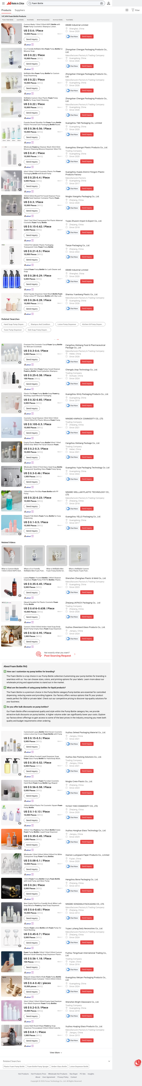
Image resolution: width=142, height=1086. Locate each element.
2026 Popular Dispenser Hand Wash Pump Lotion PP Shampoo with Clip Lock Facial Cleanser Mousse (43, 295)
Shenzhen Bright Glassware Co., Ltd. (82, 1001)
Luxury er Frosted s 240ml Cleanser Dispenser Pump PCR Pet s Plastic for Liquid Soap (42, 579)
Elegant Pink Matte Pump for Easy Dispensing (42, 517)
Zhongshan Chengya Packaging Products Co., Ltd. (86, 50)
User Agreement (48, 1077)
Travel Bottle (69, 20)
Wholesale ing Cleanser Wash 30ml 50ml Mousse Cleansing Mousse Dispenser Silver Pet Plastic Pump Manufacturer (42, 148)
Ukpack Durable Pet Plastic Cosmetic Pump (41, 603)
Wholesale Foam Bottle (70, 324)
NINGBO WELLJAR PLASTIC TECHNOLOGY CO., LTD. (87, 493)
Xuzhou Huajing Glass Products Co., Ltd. (84, 1026)
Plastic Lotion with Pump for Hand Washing (42, 929)
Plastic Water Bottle (7, 20)
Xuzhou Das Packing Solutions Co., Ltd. (83, 756)
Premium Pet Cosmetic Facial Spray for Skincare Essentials (43, 345)
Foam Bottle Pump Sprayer (38, 1066)
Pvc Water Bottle (28, 324)
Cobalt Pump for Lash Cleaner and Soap (42, 270)
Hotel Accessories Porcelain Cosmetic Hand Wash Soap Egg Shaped (41, 782)
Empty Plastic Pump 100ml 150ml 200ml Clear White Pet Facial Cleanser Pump (42, 443)
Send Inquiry (32, 39)
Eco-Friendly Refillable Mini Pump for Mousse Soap (43, 50)
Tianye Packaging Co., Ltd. (77, 245)
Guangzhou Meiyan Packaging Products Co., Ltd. (85, 978)
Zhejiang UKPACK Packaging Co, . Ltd (82, 602)
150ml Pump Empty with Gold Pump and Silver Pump (42, 880)
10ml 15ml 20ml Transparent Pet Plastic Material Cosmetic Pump (43, 221)
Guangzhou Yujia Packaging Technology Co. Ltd (87, 467)
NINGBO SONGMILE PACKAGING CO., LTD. (84, 904)
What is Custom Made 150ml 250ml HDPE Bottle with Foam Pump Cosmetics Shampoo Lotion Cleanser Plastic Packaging (11, 570)
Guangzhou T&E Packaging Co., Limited (83, 123)
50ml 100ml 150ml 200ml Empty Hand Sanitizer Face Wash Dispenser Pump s (43, 1002)
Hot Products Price (38, 1074)
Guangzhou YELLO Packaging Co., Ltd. (83, 516)
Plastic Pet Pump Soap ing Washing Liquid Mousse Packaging (41, 394)
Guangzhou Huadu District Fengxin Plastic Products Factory (84, 173)
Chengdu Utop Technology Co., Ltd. (81, 369)
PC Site (83, 1074)
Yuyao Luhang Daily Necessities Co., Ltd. (84, 928)
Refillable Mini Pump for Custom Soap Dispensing (41, 74)
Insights (91, 1074)
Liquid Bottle (20, 20)
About (37, 1077)
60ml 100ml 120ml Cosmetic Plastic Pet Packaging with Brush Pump (42, 172)
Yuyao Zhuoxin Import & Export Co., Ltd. (83, 220)
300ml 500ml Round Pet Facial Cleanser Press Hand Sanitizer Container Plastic (42, 197)
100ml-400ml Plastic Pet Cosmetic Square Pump (43, 806)
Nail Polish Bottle (48, 324)
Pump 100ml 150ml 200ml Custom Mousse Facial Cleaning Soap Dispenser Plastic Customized (43, 953)
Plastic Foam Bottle (11, 330)
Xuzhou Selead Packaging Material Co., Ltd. (85, 732)
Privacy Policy (62, 1077)
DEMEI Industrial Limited (76, 25)
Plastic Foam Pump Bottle (14, 1066)
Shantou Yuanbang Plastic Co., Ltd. (81, 294)
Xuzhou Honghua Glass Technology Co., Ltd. (85, 830)
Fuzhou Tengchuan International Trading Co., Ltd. (86, 954)
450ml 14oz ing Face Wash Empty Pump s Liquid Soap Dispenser (42, 831)
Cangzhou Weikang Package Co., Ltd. (82, 443)
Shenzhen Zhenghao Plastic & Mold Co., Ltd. (85, 578)
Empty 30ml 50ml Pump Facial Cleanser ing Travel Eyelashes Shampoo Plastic (42, 370)
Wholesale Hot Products (57, 1074)
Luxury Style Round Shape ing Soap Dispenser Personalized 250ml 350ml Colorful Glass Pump (42, 1027)
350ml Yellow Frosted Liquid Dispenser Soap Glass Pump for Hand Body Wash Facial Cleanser (42, 757)
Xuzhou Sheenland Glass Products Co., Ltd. (85, 627)
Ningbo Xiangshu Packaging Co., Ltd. (82, 196)
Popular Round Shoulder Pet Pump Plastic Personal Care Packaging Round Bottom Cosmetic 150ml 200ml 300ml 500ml (42, 123)
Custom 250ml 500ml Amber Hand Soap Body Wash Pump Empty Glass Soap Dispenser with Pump (42, 628)
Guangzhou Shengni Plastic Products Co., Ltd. (86, 147)
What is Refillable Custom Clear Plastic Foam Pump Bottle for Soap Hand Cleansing (79, 570)
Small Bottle (30, 20)
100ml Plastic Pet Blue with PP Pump (41, 492)
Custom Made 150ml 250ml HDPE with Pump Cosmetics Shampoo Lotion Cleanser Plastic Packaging (42, 25)
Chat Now (74, 36)
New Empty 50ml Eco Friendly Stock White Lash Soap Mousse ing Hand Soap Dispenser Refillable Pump (42, 904)
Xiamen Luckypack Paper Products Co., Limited (87, 855)
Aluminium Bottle (57, 20)
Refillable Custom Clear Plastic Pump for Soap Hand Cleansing (41, 99)
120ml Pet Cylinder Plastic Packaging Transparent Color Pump (38, 246)
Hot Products (23, 1074)
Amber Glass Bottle (59, 1066)
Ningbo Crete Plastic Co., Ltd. (79, 781)
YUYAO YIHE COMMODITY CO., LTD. (81, 806)
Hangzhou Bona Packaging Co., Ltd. (81, 879)
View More (55, 1052)
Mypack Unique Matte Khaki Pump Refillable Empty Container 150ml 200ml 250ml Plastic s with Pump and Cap (42, 978)
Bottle (87, 324)
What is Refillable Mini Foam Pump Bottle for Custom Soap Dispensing (56, 570)
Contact (74, 1077)
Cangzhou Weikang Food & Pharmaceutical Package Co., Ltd (85, 346)
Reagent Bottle (9, 324)
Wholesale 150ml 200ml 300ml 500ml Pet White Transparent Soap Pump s (43, 855)
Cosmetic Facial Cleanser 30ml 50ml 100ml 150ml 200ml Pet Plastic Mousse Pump (42, 419)
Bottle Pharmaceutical (43, 20)
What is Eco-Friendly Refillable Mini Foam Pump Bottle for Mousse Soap (34, 570)
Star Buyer (74, 1074)
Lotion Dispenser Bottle (79, 1066)
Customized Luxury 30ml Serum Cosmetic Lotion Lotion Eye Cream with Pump (43, 733)
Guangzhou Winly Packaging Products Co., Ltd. (87, 394)
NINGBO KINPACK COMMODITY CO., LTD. (84, 418)
